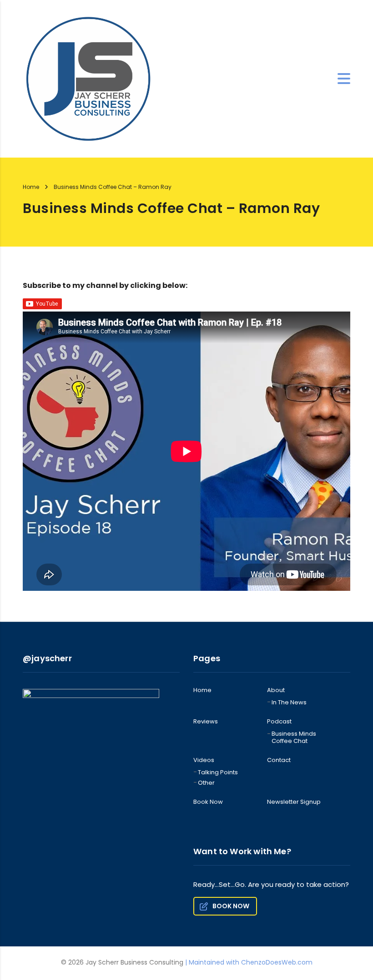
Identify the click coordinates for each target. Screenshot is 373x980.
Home (31, 187)
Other (206, 783)
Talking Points (218, 772)
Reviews (205, 721)
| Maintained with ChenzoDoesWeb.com (249, 962)
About (276, 690)
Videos (203, 760)
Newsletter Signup (294, 802)
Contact (279, 760)
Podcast (279, 721)
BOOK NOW (230, 906)
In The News (289, 702)
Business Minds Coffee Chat (294, 737)
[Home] (88, 78)
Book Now (208, 802)
